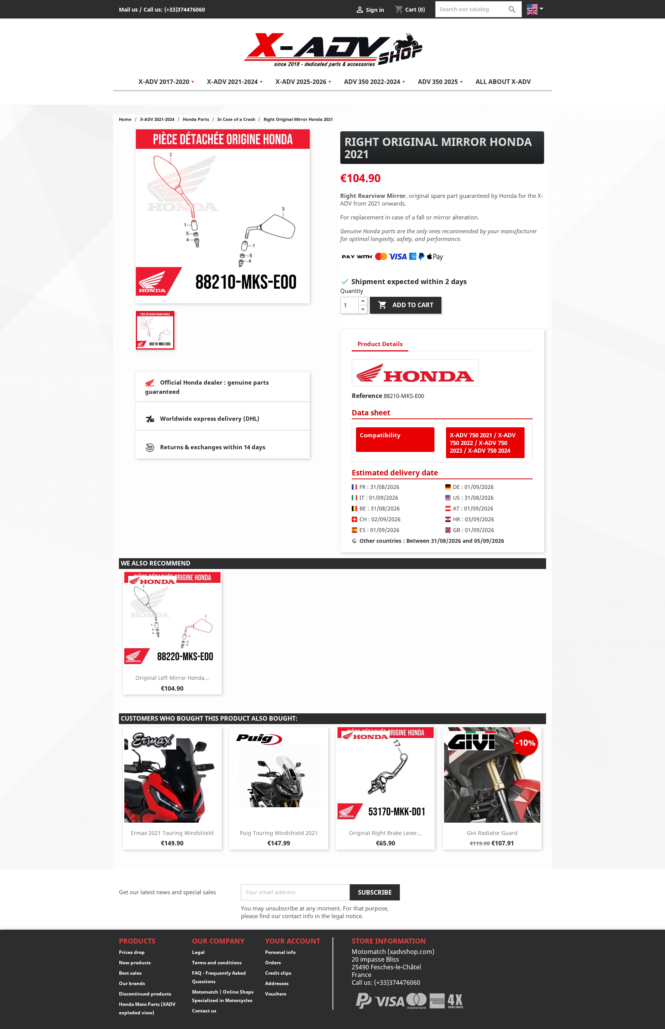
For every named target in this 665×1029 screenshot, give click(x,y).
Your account (292, 940)
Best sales (130, 973)
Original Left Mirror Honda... (172, 677)
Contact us (204, 1010)
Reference (367, 396)
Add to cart (405, 305)
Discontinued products (145, 994)
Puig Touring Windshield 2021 (279, 833)
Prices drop (132, 952)
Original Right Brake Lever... (385, 833)
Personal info (280, 952)
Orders (273, 962)
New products (135, 962)
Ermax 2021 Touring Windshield (172, 833)
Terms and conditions (217, 962)
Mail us (128, 9)
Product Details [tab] (380, 344)
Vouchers (275, 994)
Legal (198, 952)
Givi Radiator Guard (492, 833)
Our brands (132, 983)
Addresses (277, 983)
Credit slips (278, 973)
